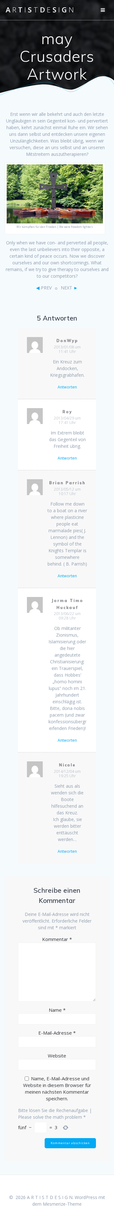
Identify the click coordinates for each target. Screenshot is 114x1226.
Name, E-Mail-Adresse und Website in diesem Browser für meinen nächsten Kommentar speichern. (57, 1088)
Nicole (67, 765)
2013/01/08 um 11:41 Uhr (67, 349)
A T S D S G (40, 9)
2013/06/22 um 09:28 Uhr (67, 616)
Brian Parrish (67, 482)
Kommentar (57, 939)
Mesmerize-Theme (62, 1204)
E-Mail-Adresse (57, 1033)
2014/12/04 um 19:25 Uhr (67, 774)
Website (57, 1055)
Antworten (67, 387)
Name (57, 1010)
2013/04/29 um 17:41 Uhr (67, 420)
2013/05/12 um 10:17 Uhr (67, 491)
